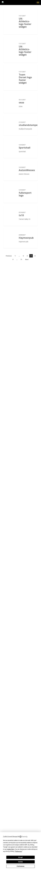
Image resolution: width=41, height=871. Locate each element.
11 (21, 259)
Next (26, 259)
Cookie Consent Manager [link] (10, 836)
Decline (20, 862)
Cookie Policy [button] (10, 849)
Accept (20, 857)
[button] (38, 2)
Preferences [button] (18, 851)
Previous (9, 256)
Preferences (20, 866)
